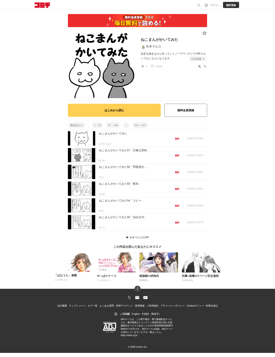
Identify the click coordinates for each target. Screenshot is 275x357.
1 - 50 (97, 125)
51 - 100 (113, 125)
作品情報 (196, 59)
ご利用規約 (152, 305)
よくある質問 (106, 305)
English (136, 314)
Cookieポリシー (195, 305)
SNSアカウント (124, 305)
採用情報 (140, 305)
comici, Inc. (141, 346)
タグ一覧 (92, 305)
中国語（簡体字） (151, 314)
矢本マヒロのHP (139, 237)
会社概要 (62, 305)
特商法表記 (212, 305)
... (126, 125)
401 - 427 (140, 125)
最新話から (76, 125)
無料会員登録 (185, 110)
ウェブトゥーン (77, 305)
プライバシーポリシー (173, 305)
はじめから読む (114, 110)
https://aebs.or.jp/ (129, 335)
